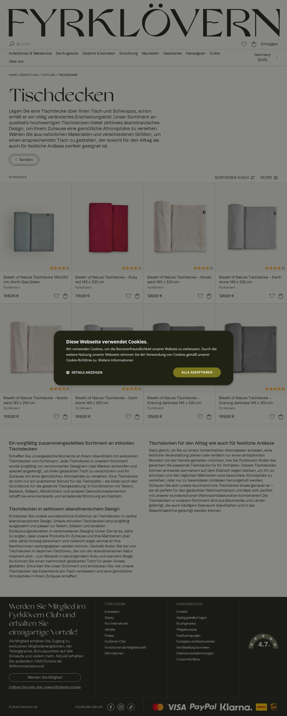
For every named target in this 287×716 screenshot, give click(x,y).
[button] (84, 372)
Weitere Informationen (115, 360)
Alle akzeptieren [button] (197, 372)
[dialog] (143, 358)
